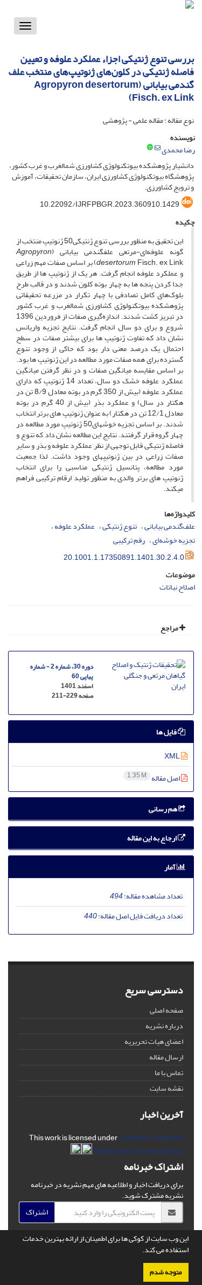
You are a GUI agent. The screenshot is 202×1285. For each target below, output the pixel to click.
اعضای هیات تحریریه (153, 1041)
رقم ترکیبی (129, 540)
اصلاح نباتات (177, 587)
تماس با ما (169, 1072)
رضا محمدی (178, 150)
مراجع (170, 628)
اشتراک (37, 1212)
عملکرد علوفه (74, 526)
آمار (170, 867)
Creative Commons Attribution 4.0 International (137, 1144)
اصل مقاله (154, 778)
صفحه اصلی (166, 1010)
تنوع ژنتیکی (119, 526)
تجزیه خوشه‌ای (173, 540)
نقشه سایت (166, 1088)
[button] (139, 1251)
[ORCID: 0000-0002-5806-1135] (150, 148)
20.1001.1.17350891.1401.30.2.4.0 (124, 557)
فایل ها (167, 732)
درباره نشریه (164, 1026)
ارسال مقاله (166, 1057)
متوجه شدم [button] (166, 1272)
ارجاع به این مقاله (152, 838)
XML (172, 756)
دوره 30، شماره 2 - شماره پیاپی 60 (61, 672)
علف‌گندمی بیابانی (169, 526)
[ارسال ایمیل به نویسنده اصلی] (158, 148)
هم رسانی (163, 809)
